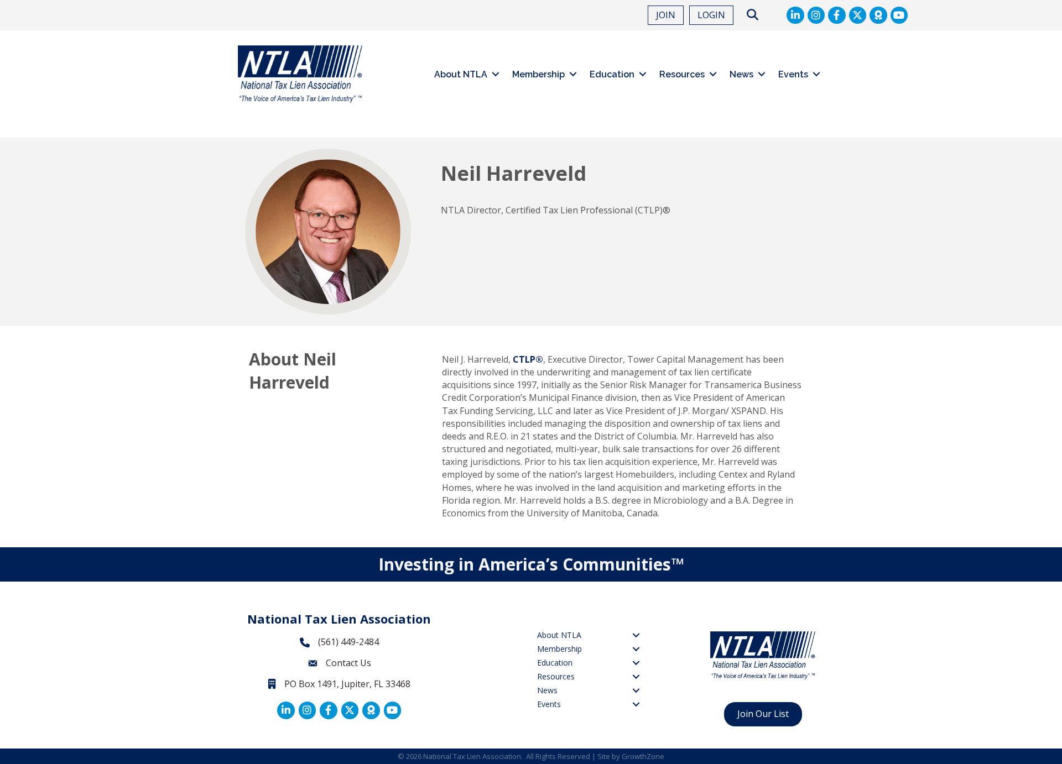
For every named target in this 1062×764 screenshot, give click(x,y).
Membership (538, 74)
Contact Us (348, 663)
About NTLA (460, 74)
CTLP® (528, 359)
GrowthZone (643, 756)
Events (793, 74)
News (741, 74)
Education (612, 74)
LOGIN (711, 15)
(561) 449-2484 (348, 642)
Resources (682, 74)
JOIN (665, 15)
